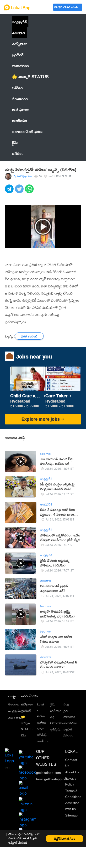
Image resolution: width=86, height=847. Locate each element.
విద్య (66, 704)
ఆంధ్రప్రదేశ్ (19, 22)
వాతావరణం (70, 723)
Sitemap (71, 815)
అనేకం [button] (17, 153)
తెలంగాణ (18, 33)
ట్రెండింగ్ (26, 711)
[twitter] (20, 191)
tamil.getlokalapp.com (52, 779)
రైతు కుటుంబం (69, 714)
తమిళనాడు (15, 717)
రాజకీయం (43, 741)
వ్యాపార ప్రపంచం (69, 732)
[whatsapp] (30, 191)
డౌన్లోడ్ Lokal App (64, 838)
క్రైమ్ (52, 704)
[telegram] (10, 191)
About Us (72, 772)
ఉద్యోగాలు (27, 704)
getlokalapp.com (48, 773)
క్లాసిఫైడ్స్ (55, 729)
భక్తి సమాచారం (56, 720)
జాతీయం (55, 711)
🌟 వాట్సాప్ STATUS (26, 723)
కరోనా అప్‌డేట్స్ (42, 732)
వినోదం (41, 722)
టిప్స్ (23, 735)
